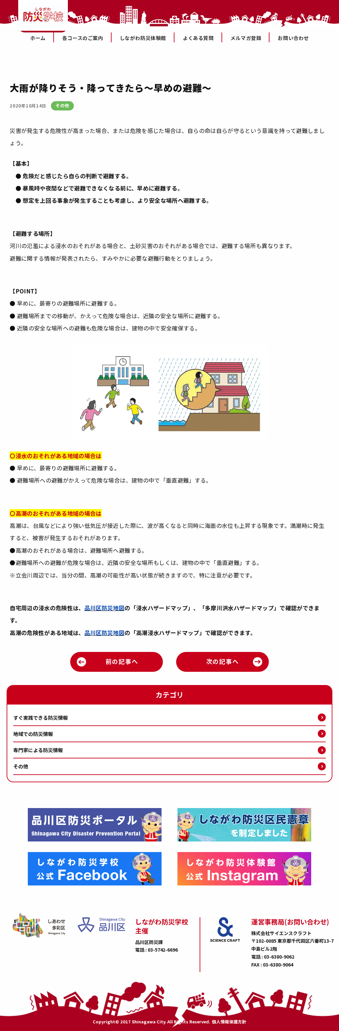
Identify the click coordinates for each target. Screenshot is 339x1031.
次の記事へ (222, 661)
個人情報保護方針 (229, 1022)
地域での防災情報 (33, 733)
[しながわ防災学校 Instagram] (244, 868)
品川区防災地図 (104, 608)
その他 (20, 766)
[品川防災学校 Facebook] (95, 868)
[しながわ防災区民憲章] (244, 824)
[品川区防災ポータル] (95, 824)
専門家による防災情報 (38, 750)
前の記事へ (122, 661)
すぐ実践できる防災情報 (40, 717)
